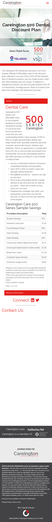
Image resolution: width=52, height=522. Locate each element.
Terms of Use (16, 502)
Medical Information (14, 293)
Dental (8, 101)
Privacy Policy (6, 502)
